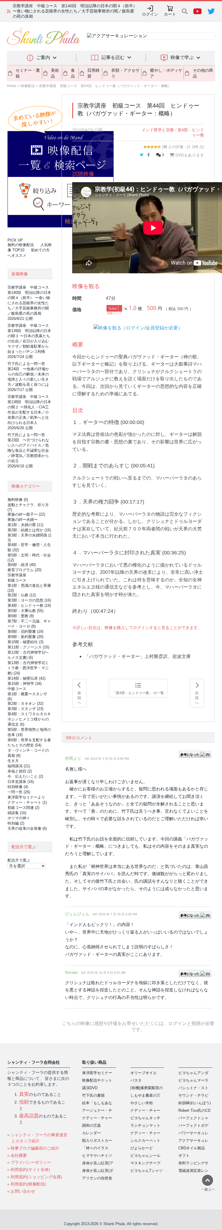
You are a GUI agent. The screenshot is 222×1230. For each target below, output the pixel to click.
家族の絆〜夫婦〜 (23, 519)
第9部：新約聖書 (25, 637)
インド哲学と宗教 (158, 130)
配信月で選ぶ (19, 860)
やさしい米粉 (141, 1103)
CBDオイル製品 (191, 1148)
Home (11, 86)
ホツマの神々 (19, 818)
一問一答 (19, 792)
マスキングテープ (145, 1163)
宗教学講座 (17, 575)
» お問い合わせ (21, 1191)
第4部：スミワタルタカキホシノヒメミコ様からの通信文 (29, 719)
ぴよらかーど (141, 1148)
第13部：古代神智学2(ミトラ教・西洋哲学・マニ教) (28, 668)
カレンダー (91, 1133)
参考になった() (195, 754)
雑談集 (17, 813)
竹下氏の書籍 (93, 1095)
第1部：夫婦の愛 (25, 525)
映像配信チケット (97, 1080)
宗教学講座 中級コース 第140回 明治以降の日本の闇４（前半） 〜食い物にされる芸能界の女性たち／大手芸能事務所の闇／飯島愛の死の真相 (75, 11)
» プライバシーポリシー (29, 1162)
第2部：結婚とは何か (29, 530)
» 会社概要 (17, 1155)
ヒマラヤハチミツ (97, 1155)
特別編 (16, 823)
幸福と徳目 (20, 771)
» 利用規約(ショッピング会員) (34, 1176)
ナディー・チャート (27, 802)
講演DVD (89, 1088)
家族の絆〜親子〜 (26, 514)
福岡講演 (19, 766)
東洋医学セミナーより (26, 797)
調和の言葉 (91, 1125)
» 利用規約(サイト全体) (28, 1169)
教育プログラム (24, 570)
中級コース (17, 689)
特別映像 (18, 787)
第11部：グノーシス (28, 647)
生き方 (13, 761)
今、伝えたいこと (25, 776)
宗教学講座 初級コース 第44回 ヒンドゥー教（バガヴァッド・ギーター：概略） (105, 86)
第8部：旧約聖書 (25, 631)
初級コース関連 (23, 807)
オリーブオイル (143, 1073)
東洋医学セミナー (97, 1073)
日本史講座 (21, 781)
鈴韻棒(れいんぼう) (194, 1103)
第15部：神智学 (25, 683)
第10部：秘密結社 (25, 642)
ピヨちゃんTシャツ (146, 1170)
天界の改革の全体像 (27, 828)
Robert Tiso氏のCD (194, 1110)
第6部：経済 (22, 565)
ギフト (184, 1155)
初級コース (17, 580)
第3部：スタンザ (25, 709)
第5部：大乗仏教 (25, 610)
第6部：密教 (21, 616)
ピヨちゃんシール (145, 1155)
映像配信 (28, 86)
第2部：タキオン (25, 703)
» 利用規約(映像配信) (26, 1184)
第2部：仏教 (22, 595)
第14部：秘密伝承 (26, 678)
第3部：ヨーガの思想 (29, 600)
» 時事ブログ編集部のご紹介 (33, 1148)
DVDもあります (189, 155)
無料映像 (18, 499)
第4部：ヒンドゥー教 (29, 605)
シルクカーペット (145, 1140)
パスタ (136, 1080)
